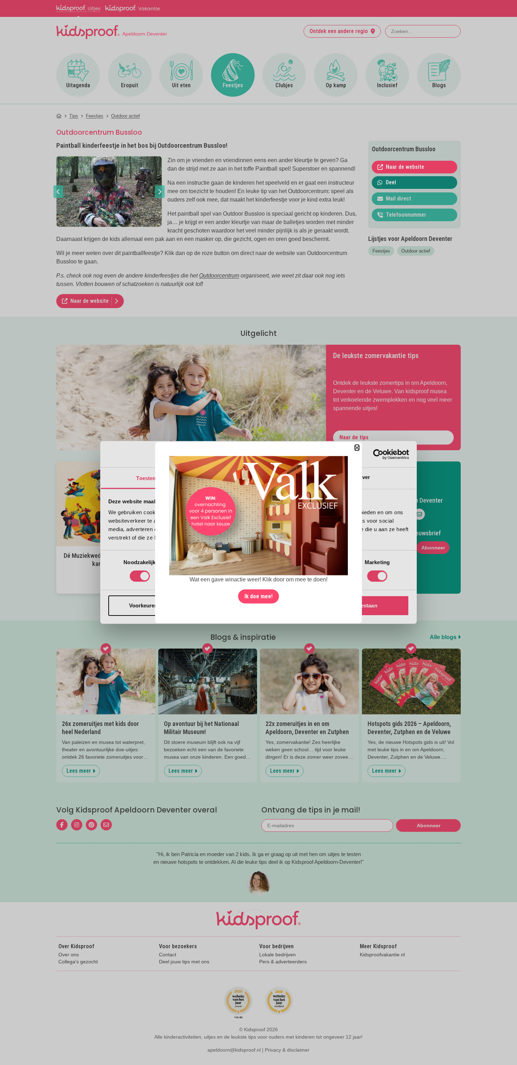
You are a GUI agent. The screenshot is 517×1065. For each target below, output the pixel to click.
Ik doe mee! (258, 596)
